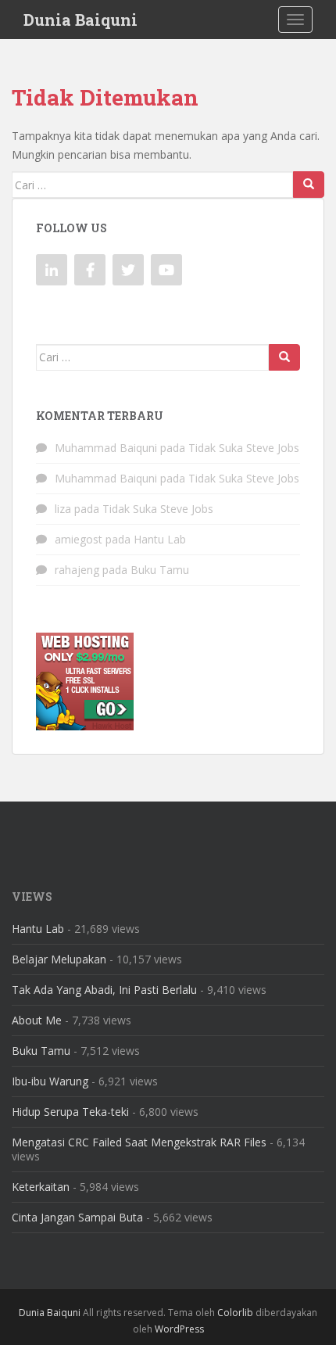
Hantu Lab (160, 539)
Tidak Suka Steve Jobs (243, 447)
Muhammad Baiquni (106, 447)
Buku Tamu (159, 569)
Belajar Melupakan (59, 959)
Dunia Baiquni (80, 19)
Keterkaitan (41, 1186)
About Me (37, 1020)
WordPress (179, 1329)
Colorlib (235, 1312)
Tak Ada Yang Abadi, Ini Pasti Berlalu (104, 989)
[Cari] (308, 184)
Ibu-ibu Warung (50, 1081)
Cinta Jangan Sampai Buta (77, 1217)
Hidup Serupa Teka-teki (70, 1111)
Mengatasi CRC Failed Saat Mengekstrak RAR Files (139, 1142)
